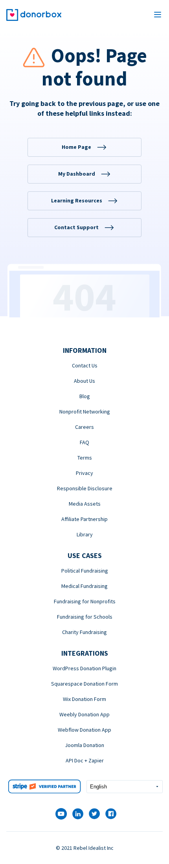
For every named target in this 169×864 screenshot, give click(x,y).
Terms (84, 457)
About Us (84, 380)
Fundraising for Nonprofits (85, 601)
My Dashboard (76, 173)
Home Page (76, 146)
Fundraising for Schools (84, 616)
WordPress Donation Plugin (84, 668)
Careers (84, 426)
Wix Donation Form (84, 699)
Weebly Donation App (84, 714)
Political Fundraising (84, 570)
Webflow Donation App (84, 729)
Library (85, 534)
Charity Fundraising (84, 632)
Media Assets (85, 503)
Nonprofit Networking (84, 411)
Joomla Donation (84, 745)
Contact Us (84, 365)
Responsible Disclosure (84, 488)
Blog (84, 396)
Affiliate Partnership (84, 519)
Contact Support (76, 227)
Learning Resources (76, 200)
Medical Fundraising (84, 586)
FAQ (84, 442)
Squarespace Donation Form (84, 683)
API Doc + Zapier (85, 760)
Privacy (84, 472)
